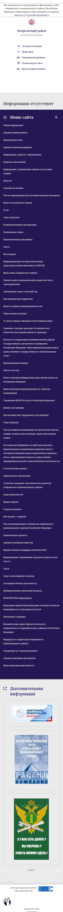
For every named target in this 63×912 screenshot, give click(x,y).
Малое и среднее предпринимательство (23, 306)
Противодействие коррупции (18, 299)
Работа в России (11, 370)
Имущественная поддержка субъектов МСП (25, 550)
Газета (6, 247)
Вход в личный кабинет (33, 69)
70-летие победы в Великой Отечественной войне (27, 321)
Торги (6, 569)
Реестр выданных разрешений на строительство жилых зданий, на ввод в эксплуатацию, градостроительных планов (31, 434)
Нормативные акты (13, 140)
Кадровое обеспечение (14, 162)
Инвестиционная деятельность (18, 665)
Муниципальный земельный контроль (22, 591)
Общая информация (13, 125)
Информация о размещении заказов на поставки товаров (27, 171)
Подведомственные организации (19, 225)
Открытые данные (12, 509)
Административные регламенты (19, 658)
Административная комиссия (18, 543)
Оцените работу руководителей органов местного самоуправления (28, 282)
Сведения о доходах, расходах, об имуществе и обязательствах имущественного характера (26, 330)
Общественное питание (15, 314)
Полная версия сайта (32, 63)
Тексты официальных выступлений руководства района (31, 195)
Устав (6, 210)
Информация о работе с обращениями (22, 155)
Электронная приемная (33, 57)
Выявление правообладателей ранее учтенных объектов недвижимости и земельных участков (31, 607)
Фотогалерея (9, 254)
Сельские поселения (32, 46)
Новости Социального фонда (17, 203)
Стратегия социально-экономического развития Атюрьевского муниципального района (27, 485)
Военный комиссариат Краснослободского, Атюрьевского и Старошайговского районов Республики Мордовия (31, 628)
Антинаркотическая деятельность (20, 583)
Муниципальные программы (17, 239)
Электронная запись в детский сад (20, 291)
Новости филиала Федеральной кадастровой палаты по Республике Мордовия (30, 380)
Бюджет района (10, 502)
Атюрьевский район (31, 31)
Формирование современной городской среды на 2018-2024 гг (30, 559)
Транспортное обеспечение (17, 476)
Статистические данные (15, 468)
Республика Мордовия (31, 35)
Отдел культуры (11, 422)
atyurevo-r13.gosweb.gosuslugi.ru (31, 15)
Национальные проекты (15, 535)
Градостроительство (13, 494)
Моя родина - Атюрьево (14, 517)
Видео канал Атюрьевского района (20, 273)
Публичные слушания (14, 617)
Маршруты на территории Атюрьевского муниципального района (23, 641)
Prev (5, 870)
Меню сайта (27, 52)
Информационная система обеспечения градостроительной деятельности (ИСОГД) (24, 263)
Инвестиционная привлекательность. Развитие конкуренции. (26, 391)
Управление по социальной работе (20, 651)
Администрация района (15, 133)
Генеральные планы (13, 232)
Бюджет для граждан (13, 408)
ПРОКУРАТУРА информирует (17, 598)
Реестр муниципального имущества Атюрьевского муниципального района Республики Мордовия (28, 526)
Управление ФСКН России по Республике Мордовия (29, 400)
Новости (7, 181)
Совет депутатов (11, 217)
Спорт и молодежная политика (18, 576)
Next (58, 870)
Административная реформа (17, 147)
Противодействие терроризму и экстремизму (26, 415)
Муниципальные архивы (15, 363)
